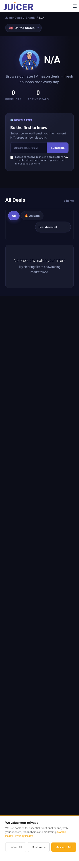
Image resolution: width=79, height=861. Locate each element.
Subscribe (58, 148)
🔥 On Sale (32, 215)
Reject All (15, 847)
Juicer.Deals (13, 17)
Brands (30, 17)
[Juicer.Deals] (19, 6)
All (14, 215)
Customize (38, 847)
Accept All (64, 847)
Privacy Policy (24, 835)
